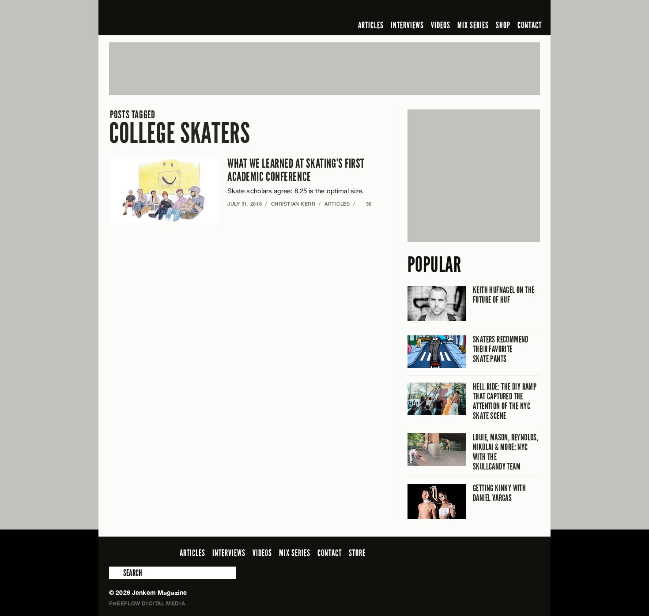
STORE (357, 553)
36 (365, 204)
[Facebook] (465, 11)
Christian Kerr (293, 204)
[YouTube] (511, 11)
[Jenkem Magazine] (172, 18)
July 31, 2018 (244, 204)
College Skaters (179, 127)
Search (115, 573)
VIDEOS (440, 25)
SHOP (503, 25)
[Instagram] (491, 11)
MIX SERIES (473, 25)
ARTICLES (371, 25)
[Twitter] (477, 11)
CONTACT (529, 25)
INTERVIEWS (407, 25)
